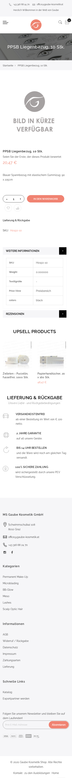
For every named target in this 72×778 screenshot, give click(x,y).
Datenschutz (10, 647)
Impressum (9, 653)
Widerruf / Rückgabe (16, 640)
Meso (6, 596)
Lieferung (8, 666)
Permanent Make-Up (15, 576)
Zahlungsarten (11, 660)
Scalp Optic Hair (13, 609)
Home (55, 773)
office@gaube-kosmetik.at (50, 4)
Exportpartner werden (16, 698)
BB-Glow (8, 589)
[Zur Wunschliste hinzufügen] (8, 208)
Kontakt (18, 773)
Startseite (8, 65)
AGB (5, 634)
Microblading (11, 583)
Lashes (7, 602)
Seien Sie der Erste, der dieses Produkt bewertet (32, 156)
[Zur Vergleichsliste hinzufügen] (17, 208)
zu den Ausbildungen (37, 773)
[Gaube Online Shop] (36, 25)
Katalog (7, 692)
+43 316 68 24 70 (21, 4)
